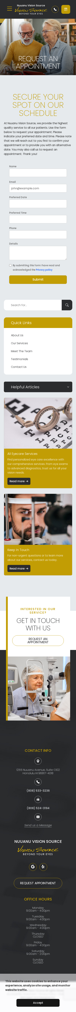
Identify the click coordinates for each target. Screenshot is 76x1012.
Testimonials (19, 359)
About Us (17, 335)
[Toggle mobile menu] (9, 8)
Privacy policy (44, 270)
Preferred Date (18, 197)
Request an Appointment (38, 640)
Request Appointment (38, 883)
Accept (38, 1003)
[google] (33, 867)
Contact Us (19, 367)
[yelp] (43, 867)
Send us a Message (38, 825)
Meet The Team (21, 351)
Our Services (19, 343)
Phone (12, 228)
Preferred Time (18, 213)
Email (12, 182)
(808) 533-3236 (38, 790)
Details (13, 243)
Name (12, 166)
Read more (17, 481)
